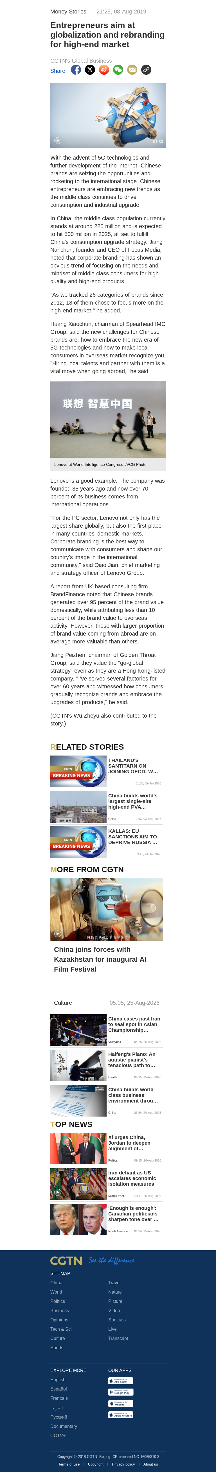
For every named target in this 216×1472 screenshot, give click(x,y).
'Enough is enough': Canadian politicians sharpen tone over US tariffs (134, 1213)
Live (112, 1329)
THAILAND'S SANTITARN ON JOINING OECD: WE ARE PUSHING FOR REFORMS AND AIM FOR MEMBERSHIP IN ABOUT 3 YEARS (132, 765)
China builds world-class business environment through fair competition (133, 1095)
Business (59, 1310)
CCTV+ (58, 1435)
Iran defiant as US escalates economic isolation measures (132, 1178)
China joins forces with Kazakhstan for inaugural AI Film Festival (100, 959)
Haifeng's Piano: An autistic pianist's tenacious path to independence (132, 1059)
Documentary (63, 1426)
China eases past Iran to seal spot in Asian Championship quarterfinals (134, 1024)
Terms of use (69, 1464)
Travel (114, 1282)
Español (58, 1389)
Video (114, 1310)
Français (59, 1398)
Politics (57, 1301)
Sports (56, 1347)
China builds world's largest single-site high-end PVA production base (133, 801)
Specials (117, 1319)
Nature (115, 1292)
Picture (115, 1301)
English (58, 1379)
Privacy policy (124, 1464)
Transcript (118, 1338)
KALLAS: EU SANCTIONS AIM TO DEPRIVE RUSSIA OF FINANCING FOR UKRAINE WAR (133, 836)
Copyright (96, 1464)
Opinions (59, 1319)
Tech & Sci (61, 1329)
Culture (57, 1338)
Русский (58, 1417)
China (56, 1282)
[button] (58, 141)
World (56, 1292)
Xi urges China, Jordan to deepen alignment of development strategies (129, 1143)
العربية (56, 1407)
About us (150, 1464)
